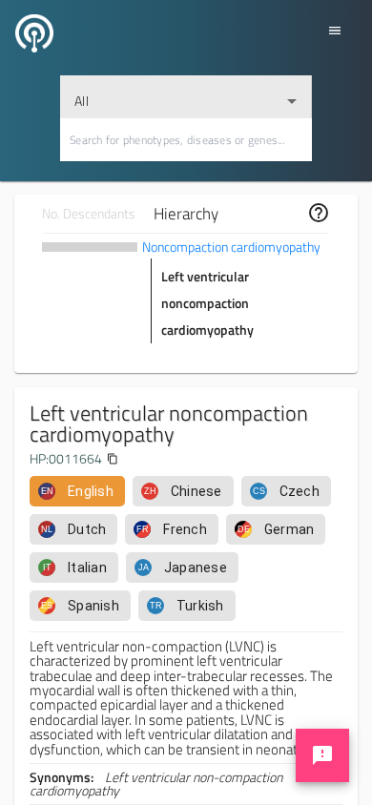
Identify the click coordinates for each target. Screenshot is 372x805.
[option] (77, 491)
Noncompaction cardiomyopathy (231, 247)
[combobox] (186, 96)
